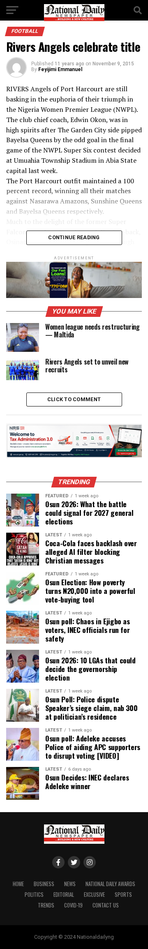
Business (44, 884)
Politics (34, 894)
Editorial (63, 894)
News (70, 884)
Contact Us (105, 905)
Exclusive (94, 894)
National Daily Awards (110, 884)
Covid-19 (73, 905)
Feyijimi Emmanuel (60, 69)
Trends (46, 905)
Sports (123, 894)
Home (18, 884)
